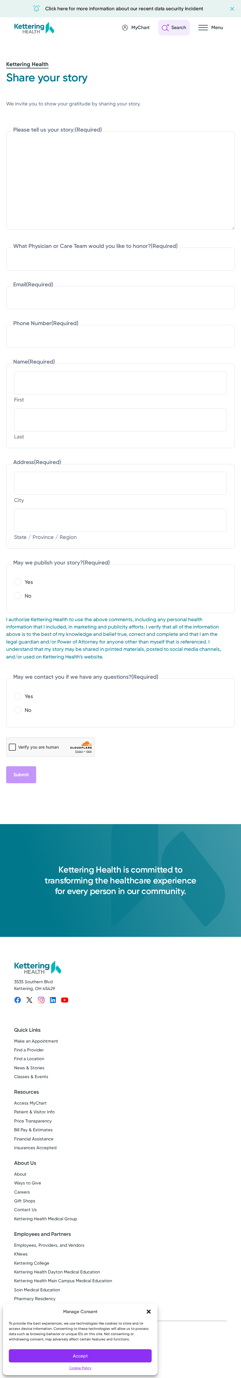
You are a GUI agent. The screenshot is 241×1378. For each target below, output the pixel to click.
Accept (80, 1356)
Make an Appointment (36, 1041)
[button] (149, 1312)
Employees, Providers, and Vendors (49, 1245)
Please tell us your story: (57, 129)
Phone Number (45, 323)
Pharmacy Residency (35, 1298)
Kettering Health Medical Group (45, 1218)
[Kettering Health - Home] (34, 27)
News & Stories (29, 1068)
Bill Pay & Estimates (33, 1129)
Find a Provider (29, 1050)
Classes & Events (31, 1076)
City (19, 500)
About (20, 1174)
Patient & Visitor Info (34, 1112)
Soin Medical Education (37, 1290)
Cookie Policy (80, 1368)
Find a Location (29, 1058)
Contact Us (25, 1209)
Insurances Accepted (35, 1147)
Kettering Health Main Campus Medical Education (63, 1280)
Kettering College (31, 1263)
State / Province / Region (45, 537)
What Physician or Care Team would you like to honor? (95, 246)
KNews (21, 1254)
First (19, 399)
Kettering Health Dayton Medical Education (57, 1272)
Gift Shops (24, 1201)
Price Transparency (33, 1121)
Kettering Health (27, 64)
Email (33, 284)
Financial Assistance (33, 1139)
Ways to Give (27, 1183)
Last (19, 436)
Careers (22, 1192)
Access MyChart (30, 1103)
